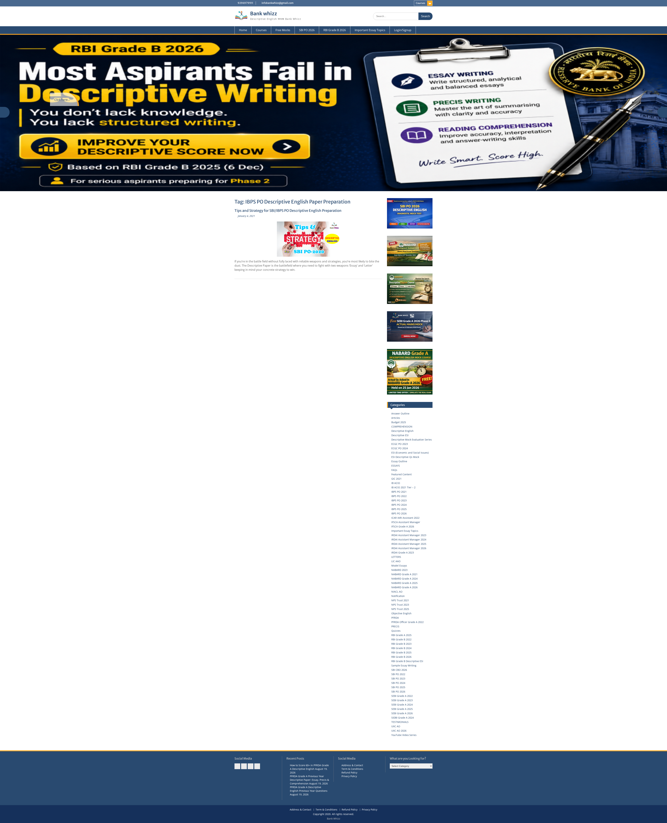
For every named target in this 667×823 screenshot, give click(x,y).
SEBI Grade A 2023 (402, 700)
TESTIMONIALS (400, 722)
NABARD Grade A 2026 (404, 587)
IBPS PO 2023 (399, 500)
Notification (398, 596)
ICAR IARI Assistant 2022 (405, 517)
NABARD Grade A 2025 (404, 583)
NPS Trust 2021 (400, 600)
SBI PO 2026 (307, 30)
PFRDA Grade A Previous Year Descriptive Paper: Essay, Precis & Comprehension (309, 780)
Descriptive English (402, 431)
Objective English (401, 613)
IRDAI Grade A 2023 (402, 552)
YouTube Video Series (404, 735)
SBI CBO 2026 (399, 669)
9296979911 (245, 3)
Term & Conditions (352, 769)
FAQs (394, 470)
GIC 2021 (396, 478)
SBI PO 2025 (398, 687)
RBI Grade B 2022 (401, 639)
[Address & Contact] (237, 766)
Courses (420, 3)
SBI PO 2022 (398, 674)
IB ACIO (395, 483)
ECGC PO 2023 (399, 444)
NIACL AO (396, 591)
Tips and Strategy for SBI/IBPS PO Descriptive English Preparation (287, 210)
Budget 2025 (398, 422)
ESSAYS (395, 465)
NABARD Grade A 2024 (404, 578)
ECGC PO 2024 (399, 448)
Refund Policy (349, 772)
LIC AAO (396, 561)
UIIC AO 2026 (398, 730)
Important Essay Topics (370, 30)
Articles (395, 417)
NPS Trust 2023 (400, 604)
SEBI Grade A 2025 (402, 709)
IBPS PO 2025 (399, 509)
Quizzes (396, 630)
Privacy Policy (349, 776)
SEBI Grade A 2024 (402, 704)
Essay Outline (399, 461)
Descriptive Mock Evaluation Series (411, 439)
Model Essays (399, 565)
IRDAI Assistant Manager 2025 (408, 543)
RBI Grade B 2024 (401, 648)
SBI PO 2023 (398, 678)
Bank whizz (263, 13)
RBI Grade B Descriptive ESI (407, 661)
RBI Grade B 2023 (401, 643)
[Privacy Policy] (257, 766)
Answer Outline (400, 413)
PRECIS (395, 626)
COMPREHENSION (401, 426)
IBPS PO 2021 (399, 491)
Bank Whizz (333, 818)
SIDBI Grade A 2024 (402, 717)
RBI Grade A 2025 (401, 635)
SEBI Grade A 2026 (402, 713)
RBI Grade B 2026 (334, 30)
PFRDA (395, 617)
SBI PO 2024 (398, 683)
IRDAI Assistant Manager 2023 (408, 535)
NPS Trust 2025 (400, 609)
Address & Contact (352, 765)
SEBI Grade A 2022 (402, 696)
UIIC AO (395, 726)
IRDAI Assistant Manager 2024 (408, 539)
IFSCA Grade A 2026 (402, 526)
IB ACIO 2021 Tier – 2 (403, 487)
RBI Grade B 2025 (401, 652)
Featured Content (401, 474)
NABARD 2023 (399, 570)
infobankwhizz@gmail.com (278, 3)
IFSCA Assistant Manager (405, 522)
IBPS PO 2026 (399, 513)
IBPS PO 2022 (399, 496)
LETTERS (396, 557)
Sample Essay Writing (403, 665)
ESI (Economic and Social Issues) (410, 452)
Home (243, 30)
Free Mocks (282, 30)
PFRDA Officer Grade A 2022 (407, 622)
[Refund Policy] (250, 766)
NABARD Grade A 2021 (404, 574)
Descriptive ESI (400, 435)
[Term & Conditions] (244, 766)
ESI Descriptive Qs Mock (405, 457)
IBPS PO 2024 (399, 504)
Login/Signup (402, 30)
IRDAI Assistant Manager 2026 (408, 548)
